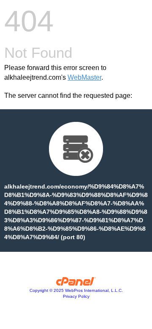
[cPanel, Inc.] (76, 283)
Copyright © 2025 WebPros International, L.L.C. (76, 290)
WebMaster (84, 77)
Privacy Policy (76, 296)
